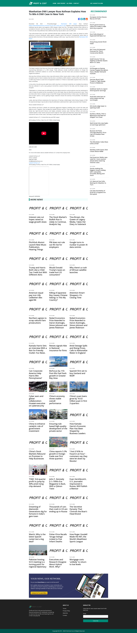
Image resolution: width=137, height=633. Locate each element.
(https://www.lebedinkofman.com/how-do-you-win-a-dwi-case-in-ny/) (47, 25)
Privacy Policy (66, 611)
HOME (54, 3)
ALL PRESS (69, 3)
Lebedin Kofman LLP (34, 163)
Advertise (65, 613)
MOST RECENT (61, 3)
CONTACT (76, 3)
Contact (65, 615)
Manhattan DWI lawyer (69, 24)
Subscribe (95, 621)
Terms (64, 608)
